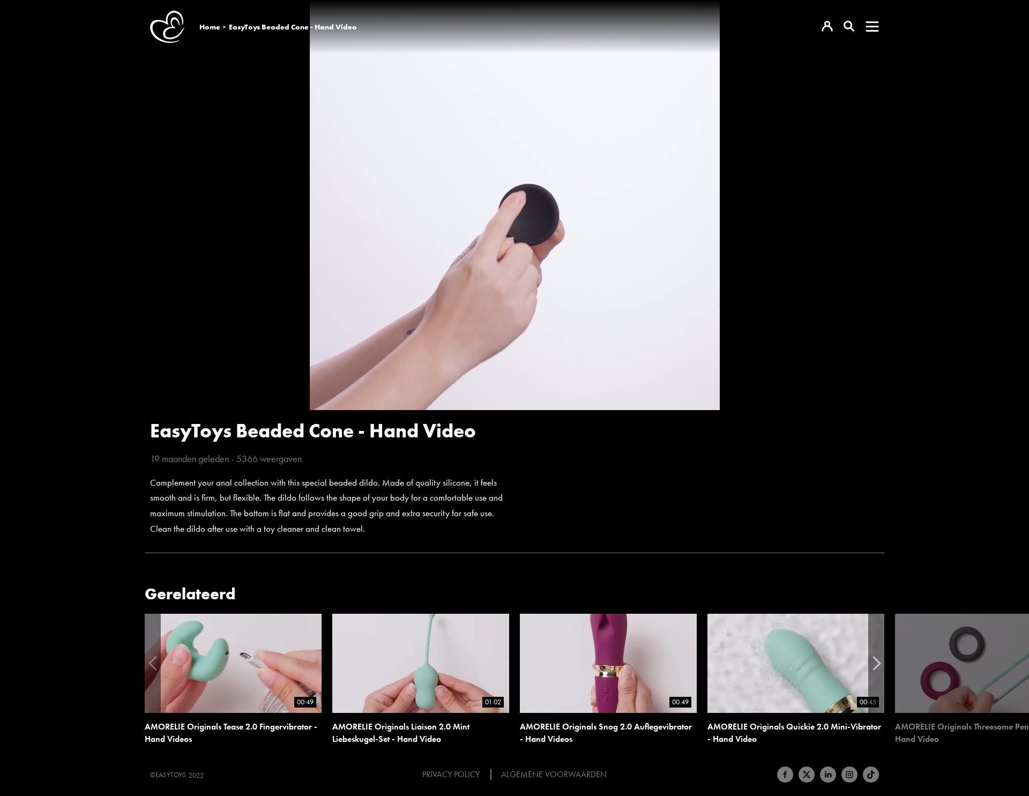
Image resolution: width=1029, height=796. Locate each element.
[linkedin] (828, 775)
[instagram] (849, 775)
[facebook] (785, 775)
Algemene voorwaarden (554, 774)
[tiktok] (871, 775)
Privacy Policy (451, 774)
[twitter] (807, 775)
